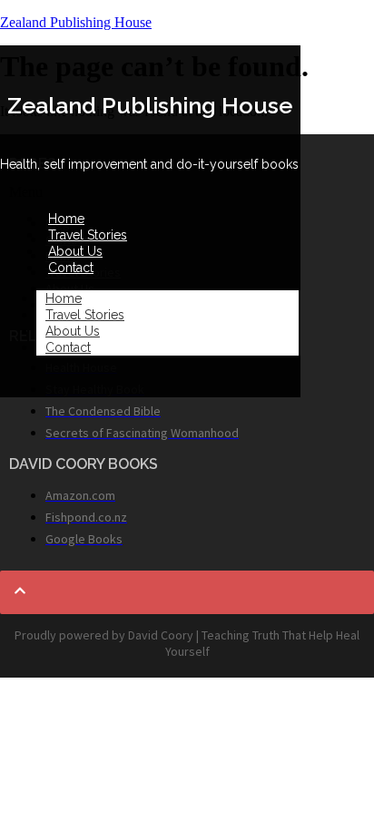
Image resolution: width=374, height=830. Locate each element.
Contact (71, 267)
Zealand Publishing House (76, 22)
